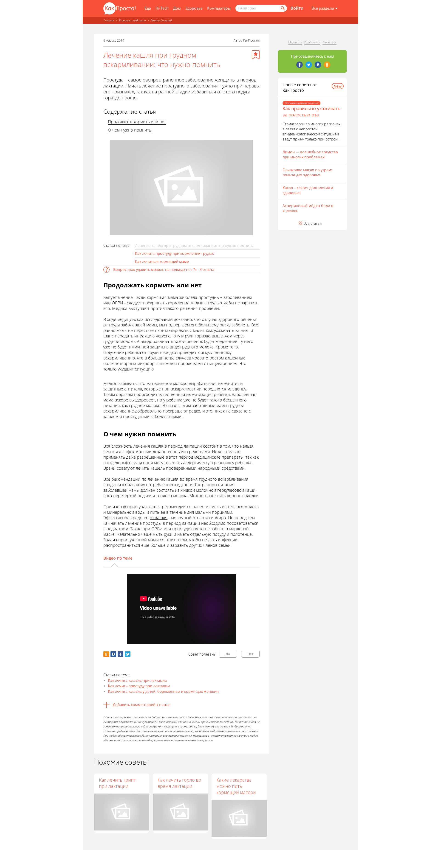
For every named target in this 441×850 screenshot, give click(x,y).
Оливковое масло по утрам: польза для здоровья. (307, 172)
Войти (297, 8)
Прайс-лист (312, 42)
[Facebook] (299, 65)
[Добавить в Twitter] (127, 654)
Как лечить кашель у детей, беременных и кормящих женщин (163, 691)
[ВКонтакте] (318, 65)
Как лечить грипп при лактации (117, 783)
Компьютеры (219, 8)
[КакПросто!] (119, 8)
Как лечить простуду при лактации (139, 685)
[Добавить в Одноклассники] (106, 654)
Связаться (329, 42)
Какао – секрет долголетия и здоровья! (308, 190)
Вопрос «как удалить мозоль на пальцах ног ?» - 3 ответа (163, 269)
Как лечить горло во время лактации (179, 783)
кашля (157, 446)
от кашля (158, 517)
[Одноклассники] (327, 65)
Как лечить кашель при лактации (137, 680)
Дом (177, 8)
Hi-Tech (162, 8)
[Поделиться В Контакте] (113, 654)
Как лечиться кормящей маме (162, 261)
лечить (142, 468)
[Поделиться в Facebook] (120, 654)
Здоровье (194, 8)
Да (228, 654)
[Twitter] (308, 65)
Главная (109, 20)
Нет (250, 654)
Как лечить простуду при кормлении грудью (174, 253)
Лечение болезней (161, 20)
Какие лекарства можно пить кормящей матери (236, 786)
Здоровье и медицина (132, 20)
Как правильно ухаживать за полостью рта (311, 111)
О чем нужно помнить (129, 130)
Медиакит (295, 42)
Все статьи (312, 223)
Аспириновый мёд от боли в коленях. (308, 208)
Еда (148, 8)
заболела (188, 297)
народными (209, 468)
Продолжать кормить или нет (137, 121)
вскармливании (186, 389)
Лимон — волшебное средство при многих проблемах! (310, 154)
